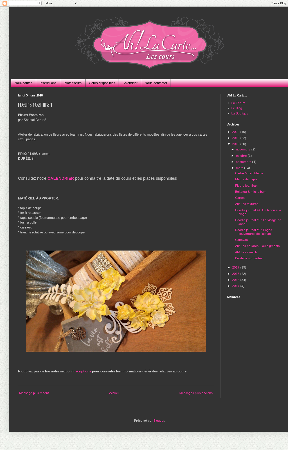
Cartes (240, 197)
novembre (243, 149)
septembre (244, 161)
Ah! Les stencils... (247, 252)
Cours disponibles (102, 83)
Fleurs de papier (247, 179)
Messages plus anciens (196, 393)
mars (240, 168)
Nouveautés (23, 83)
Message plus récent (34, 393)
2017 (236, 267)
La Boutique (239, 113)
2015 (236, 280)
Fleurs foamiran (246, 185)
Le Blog (236, 108)
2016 (236, 273)
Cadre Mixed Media (249, 173)
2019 (236, 138)
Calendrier (129, 83)
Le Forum (238, 103)
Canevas (241, 240)
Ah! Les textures (246, 204)
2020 (236, 132)
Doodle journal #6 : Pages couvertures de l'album (253, 231)
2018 (236, 144)
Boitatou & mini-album (250, 191)
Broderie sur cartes (248, 258)
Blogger (158, 420)
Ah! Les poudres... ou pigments (257, 246)
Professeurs (73, 83)
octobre (242, 155)
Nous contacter (156, 83)
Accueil (114, 393)
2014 (236, 286)
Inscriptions (48, 83)
